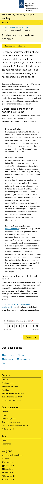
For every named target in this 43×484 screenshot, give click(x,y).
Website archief (8, 429)
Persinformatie (7, 383)
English (5, 440)
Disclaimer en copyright (11, 422)
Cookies (5, 412)
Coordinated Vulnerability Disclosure (16, 425)
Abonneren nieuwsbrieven (12, 455)
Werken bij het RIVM (10, 386)
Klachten (5, 390)
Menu (7, 22)
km (26, 149)
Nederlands (6, 444)
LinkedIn (14, 469)
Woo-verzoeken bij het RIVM (13, 393)
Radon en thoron (12, 229)
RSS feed (5, 459)
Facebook (14, 465)
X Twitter (14, 462)
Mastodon (14, 479)
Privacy (4, 415)
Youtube (14, 472)
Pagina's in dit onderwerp (15, 46)
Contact (5, 379)
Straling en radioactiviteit (19, 27)
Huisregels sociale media (11, 400)
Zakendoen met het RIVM (12, 397)
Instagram (14, 476)
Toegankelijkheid (9, 418)
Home (4, 27)
